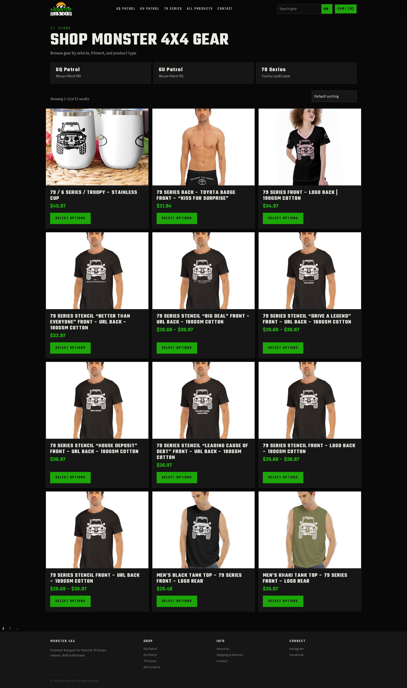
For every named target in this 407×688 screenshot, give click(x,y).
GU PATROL (149, 9)
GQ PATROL (126, 9)
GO (326, 9)
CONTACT (225, 9)
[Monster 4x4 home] (61, 9)
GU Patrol (149, 655)
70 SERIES (173, 9)
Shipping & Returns (229, 655)
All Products (151, 667)
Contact (222, 661)
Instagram (296, 649)
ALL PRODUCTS (200, 9)
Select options (70, 218)
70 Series (150, 661)
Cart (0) (346, 9)
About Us (222, 649)
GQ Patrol (150, 649)
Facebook (296, 655)
